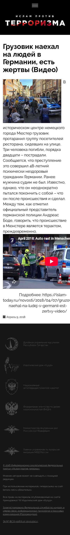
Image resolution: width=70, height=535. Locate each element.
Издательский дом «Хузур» (38, 365)
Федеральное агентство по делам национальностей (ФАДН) (41, 408)
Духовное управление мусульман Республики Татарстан (41, 344)
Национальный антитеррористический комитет (41, 386)
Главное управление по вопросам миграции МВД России (41, 451)
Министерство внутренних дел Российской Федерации (40, 429)
